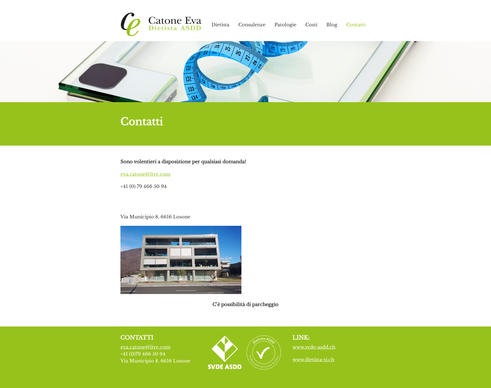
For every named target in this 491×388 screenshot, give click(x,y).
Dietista (220, 25)
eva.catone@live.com (145, 174)
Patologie (285, 25)
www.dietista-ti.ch (313, 359)
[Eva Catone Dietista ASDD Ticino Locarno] (161, 34)
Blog (331, 25)
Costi (311, 25)
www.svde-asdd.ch (314, 347)
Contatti (355, 25)
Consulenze (251, 25)
